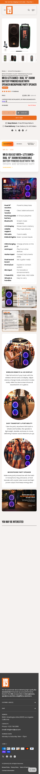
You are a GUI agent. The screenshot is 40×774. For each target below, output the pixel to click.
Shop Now (29, 2)
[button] (5, 10)
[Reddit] (23, 130)
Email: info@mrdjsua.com (11, 729)
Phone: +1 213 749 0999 (10, 726)
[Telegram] (19, 130)
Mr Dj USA (9, 763)
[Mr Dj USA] (9, 10)
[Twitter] (16, 130)
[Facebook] (12, 130)
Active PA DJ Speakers (14, 71)
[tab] (7, 144)
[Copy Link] (26, 130)
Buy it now (19, 118)
